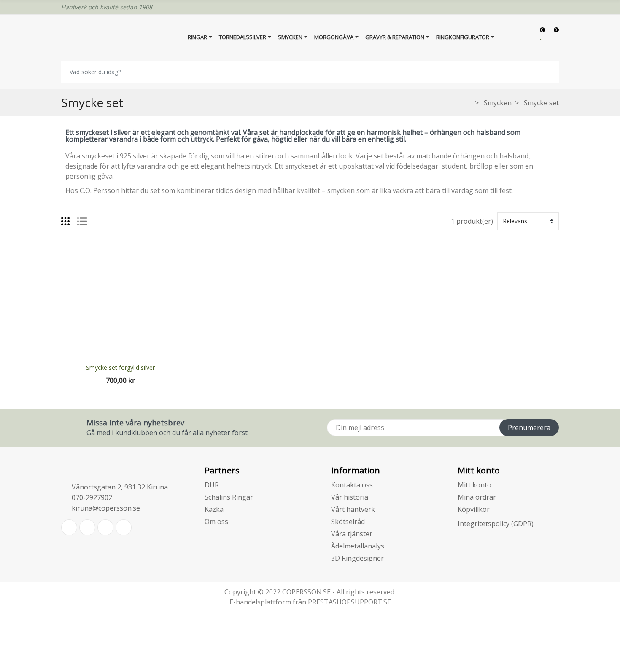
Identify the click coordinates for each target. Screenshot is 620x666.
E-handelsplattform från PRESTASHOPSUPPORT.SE (310, 602)
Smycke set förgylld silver (120, 368)
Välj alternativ (120, 352)
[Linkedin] (105, 527)
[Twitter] (69, 527)
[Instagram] (124, 527)
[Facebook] (87, 527)
